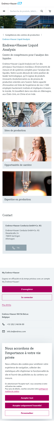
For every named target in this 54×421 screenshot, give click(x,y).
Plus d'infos (6, 305)
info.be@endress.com (16, 331)
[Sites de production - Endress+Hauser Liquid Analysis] (48, 121)
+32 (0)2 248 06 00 (15, 324)
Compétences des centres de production (22, 35)
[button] (27, 289)
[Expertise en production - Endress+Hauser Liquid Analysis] (48, 190)
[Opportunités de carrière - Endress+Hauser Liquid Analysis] (48, 156)
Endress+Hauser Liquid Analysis (16, 39)
